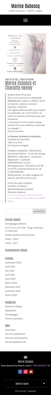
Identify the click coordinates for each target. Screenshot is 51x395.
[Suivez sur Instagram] (25, 372)
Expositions (10, 310)
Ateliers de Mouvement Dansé (20, 235)
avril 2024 (10, 274)
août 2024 (10, 266)
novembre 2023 (13, 291)
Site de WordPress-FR (15, 342)
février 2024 (11, 282)
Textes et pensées (14, 318)
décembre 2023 (12, 286)
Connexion (10, 329)
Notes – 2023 (11, 239)
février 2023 (11, 295)
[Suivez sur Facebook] (20, 372)
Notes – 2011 (11, 243)
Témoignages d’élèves (15, 223)
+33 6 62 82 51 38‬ (41, 365)
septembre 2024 (13, 262)
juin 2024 (9, 270)
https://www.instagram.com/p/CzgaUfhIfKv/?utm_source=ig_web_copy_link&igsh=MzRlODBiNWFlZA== (26, 198)
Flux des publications (15, 333)
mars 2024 (10, 278)
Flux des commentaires (16, 338)
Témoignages (11, 314)
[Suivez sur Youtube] (31, 372)
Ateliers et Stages (13, 306)
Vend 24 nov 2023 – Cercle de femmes (19, 79)
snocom (32, 391)
